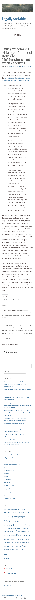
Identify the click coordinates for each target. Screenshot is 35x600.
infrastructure (19, 531)
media (5, 539)
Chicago (10, 516)
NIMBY (8, 542)
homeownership (14, 528)
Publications (7, 482)
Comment (26, 366)
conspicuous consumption (13, 312)
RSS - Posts (9, 568)
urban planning (22, 555)
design (21, 521)
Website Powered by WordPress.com (12, 595)
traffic (16, 555)
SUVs (21, 315)
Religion (6, 489)
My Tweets (7, 585)
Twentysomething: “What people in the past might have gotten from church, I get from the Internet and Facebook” (9, 331)
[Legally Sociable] (17, 8)
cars (5, 517)
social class (14, 550)
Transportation (8, 498)
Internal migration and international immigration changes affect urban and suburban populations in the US (17, 405)
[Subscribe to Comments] (4, 573)
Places (5, 476)
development (8, 525)
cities (7, 521)
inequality (11, 531)
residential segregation (10, 546)
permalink (5, 317)
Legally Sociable (14, 19)
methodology (12, 539)
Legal (5, 467)
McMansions (19, 310)
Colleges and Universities (10, 458)
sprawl (20, 550)
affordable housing (10, 509)
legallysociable (27, 66)
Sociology (25, 310)
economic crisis (25, 525)
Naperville (21, 539)
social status (16, 315)
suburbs (9, 554)
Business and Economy (10, 455)
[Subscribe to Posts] (4, 568)
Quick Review (7, 485)
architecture (24, 513)
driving (16, 525)
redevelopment (25, 542)
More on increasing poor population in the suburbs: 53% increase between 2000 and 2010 (25, 330)
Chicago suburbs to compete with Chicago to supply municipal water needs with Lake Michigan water (16, 384)
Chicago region (19, 517)
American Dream (14, 513)
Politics (6, 479)
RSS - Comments (11, 573)
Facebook (6, 528)
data (17, 521)
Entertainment (8, 461)
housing (23, 528)
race (13, 542)
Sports (5, 495)
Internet (27, 531)
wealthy (7, 558)
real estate (18, 542)
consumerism (24, 312)
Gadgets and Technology (10, 464)
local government (10, 535)
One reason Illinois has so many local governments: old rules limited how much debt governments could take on (16, 442)
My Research (7, 473)
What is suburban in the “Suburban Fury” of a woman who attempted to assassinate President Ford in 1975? (17, 413)
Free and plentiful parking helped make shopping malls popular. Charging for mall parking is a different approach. (17, 397)
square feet (26, 550)
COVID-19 (13, 521)
